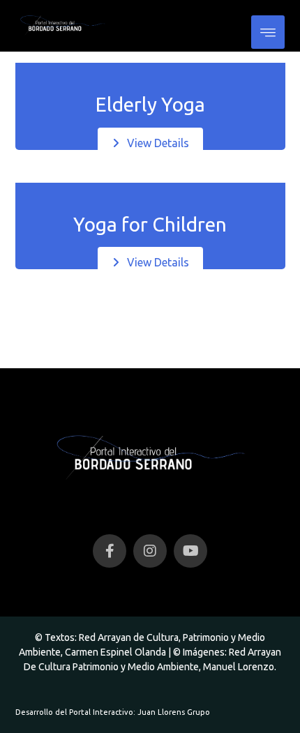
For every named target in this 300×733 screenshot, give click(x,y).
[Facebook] (109, 551)
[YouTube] (190, 551)
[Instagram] (150, 551)
